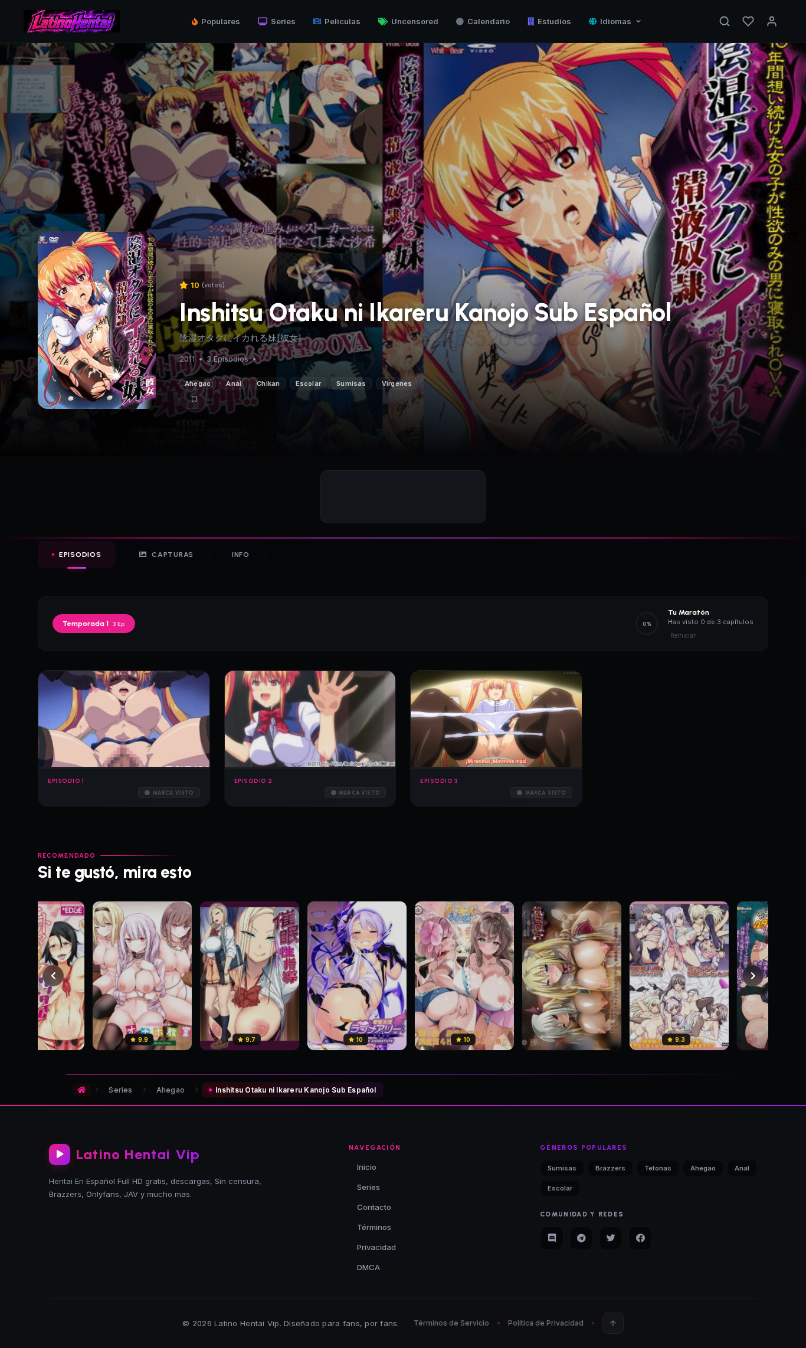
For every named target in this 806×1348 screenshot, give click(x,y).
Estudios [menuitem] (554, 21)
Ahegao (198, 383)
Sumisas (351, 383)
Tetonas (657, 1168)
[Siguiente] (753, 975)
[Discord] (551, 1238)
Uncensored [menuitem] (414, 21)
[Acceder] (771, 21)
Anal (233, 383)
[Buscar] (724, 21)
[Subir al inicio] (613, 1323)
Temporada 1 (94, 623)
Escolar (309, 383)
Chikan (268, 383)
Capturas (173, 554)
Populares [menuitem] (220, 21)
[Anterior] (53, 975)
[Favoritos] (748, 21)
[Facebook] (640, 1238)
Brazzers (610, 1168)
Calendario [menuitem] (488, 21)
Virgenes (397, 383)
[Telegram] (581, 1238)
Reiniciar (683, 635)
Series (120, 1089)
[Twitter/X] (610, 1238)
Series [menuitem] (283, 21)
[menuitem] (615, 21)
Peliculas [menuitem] (343, 21)
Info (241, 554)
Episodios (80, 554)
